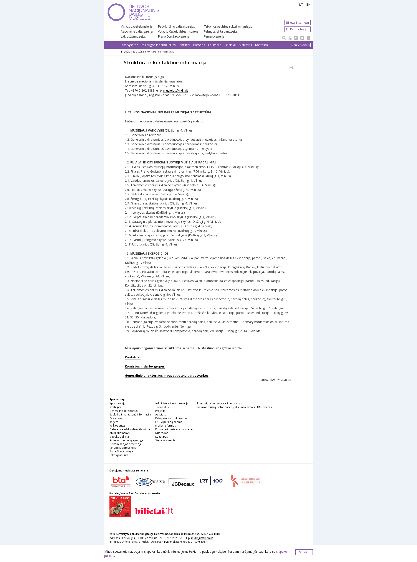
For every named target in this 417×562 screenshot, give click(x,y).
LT (301, 4)
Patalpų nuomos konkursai (171, 418)
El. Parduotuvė (296, 29)
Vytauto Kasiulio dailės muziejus (178, 31)
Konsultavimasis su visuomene (174, 429)
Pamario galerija (214, 36)
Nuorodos (161, 433)
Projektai (160, 411)
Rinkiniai (184, 45)
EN (308, 4)
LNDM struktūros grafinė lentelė (219, 348)
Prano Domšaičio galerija (173, 36)
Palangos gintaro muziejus (221, 31)
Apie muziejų (117, 403)
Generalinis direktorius (123, 411)
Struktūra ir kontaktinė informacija (130, 414)
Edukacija (214, 45)
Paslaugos (115, 418)
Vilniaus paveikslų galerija (136, 26)
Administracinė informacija (171, 403)
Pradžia (126, 51)
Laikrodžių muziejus (133, 36)
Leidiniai (230, 45)
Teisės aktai (162, 407)
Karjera (113, 422)
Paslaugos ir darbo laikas (158, 45)
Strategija (115, 407)
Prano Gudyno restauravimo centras (219, 403)
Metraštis (245, 45)
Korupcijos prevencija (122, 448)
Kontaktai (261, 45)
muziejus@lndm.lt (175, 90)
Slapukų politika (119, 436)
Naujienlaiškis (300, 45)
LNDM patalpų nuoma (168, 422)
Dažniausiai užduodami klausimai (130, 429)
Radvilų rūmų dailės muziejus (176, 26)
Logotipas (161, 436)
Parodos (199, 45)
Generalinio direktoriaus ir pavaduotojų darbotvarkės (166, 375)
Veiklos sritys (117, 425)
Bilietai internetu (297, 22)
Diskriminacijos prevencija (125, 444)
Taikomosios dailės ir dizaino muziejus (228, 26)
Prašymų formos (165, 425)
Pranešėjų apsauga (121, 451)
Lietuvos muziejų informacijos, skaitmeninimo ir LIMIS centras (234, 407)
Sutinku (304, 552)
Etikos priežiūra (118, 455)
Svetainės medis (165, 440)
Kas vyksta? (129, 45)
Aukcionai (161, 414)
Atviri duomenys (119, 433)
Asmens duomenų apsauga (126, 440)
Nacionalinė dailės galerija (136, 31)
